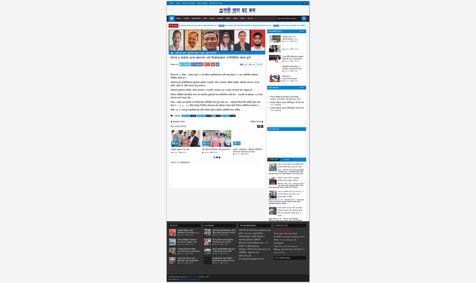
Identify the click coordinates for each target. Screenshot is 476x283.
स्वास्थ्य (212, 18)
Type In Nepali (202, 3)
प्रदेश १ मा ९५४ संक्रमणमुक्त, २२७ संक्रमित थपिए (290, 39)
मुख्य (216, 116)
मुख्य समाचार (228, 116)
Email (244, 64)
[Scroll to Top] (472, 279)
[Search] (304, 18)
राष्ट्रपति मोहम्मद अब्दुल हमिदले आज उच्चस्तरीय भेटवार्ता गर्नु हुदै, (292, 59)
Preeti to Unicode (188, 3)
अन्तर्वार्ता (220, 18)
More (301, 31)
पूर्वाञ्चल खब (188, 116)
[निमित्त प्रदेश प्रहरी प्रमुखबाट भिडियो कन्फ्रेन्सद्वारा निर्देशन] (273, 181)
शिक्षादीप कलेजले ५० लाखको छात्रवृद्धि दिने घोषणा (292, 69)
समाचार (178, 18)
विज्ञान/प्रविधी (196, 18)
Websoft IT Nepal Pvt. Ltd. (190, 279)
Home (172, 3)
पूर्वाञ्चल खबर (204, 116)
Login (178, 3)
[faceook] (286, 122)
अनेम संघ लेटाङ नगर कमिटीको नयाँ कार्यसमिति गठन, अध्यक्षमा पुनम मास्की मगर (294, 25)
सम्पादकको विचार (275, 31)
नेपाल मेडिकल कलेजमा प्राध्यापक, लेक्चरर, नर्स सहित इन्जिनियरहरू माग (191, 25)
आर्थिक (228, 18)
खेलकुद (235, 18)
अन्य (249, 18)
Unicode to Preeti (215, 3)
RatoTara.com (192, 277)
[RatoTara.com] (172, 18)
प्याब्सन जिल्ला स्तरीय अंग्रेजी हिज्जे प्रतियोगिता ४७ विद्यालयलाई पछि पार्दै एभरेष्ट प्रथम (242, 25)
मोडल (205, 18)
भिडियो (242, 18)
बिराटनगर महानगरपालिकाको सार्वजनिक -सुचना (289, 79)
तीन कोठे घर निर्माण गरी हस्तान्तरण (185, 149)
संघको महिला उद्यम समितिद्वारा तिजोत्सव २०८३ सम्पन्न (189, 233)
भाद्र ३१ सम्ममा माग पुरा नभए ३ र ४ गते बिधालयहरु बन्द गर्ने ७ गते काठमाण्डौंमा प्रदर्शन (291, 194)
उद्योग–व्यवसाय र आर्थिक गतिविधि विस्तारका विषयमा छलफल (216, 150)
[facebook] (304, 3)
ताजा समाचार (273, 88)
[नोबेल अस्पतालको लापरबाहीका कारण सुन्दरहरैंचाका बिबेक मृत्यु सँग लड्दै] (273, 167)
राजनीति (186, 18)
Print (253, 64)
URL (261, 64)
